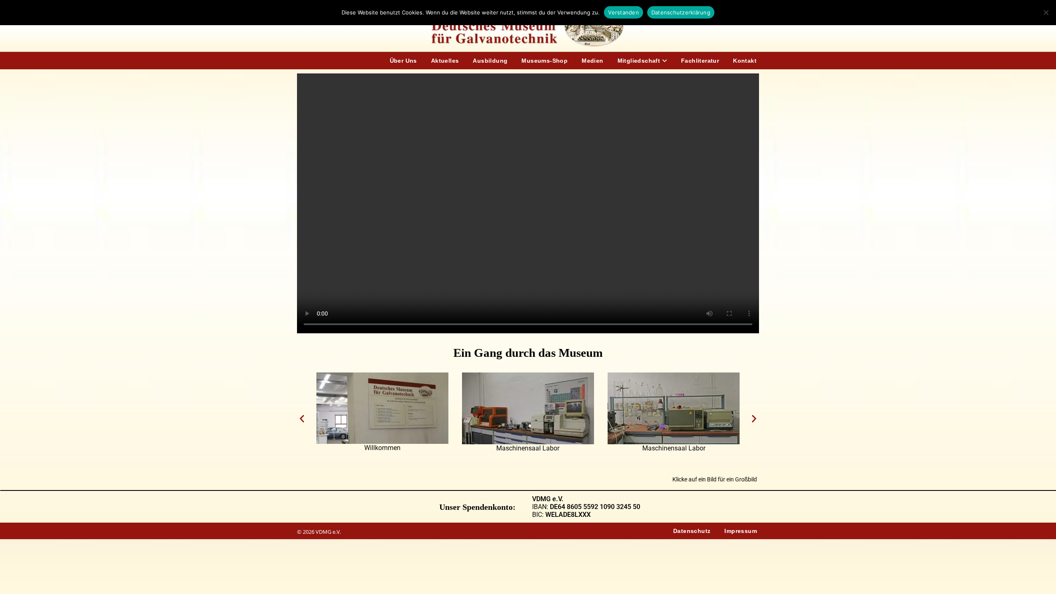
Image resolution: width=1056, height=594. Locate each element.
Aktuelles (445, 60)
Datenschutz (691, 531)
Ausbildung (490, 60)
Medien (592, 60)
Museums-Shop (544, 60)
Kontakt (745, 60)
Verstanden (623, 12)
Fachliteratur (700, 60)
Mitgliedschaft (640, 60)
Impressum (740, 531)
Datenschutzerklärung (680, 12)
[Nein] (1046, 12)
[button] (302, 419)
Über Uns (403, 60)
